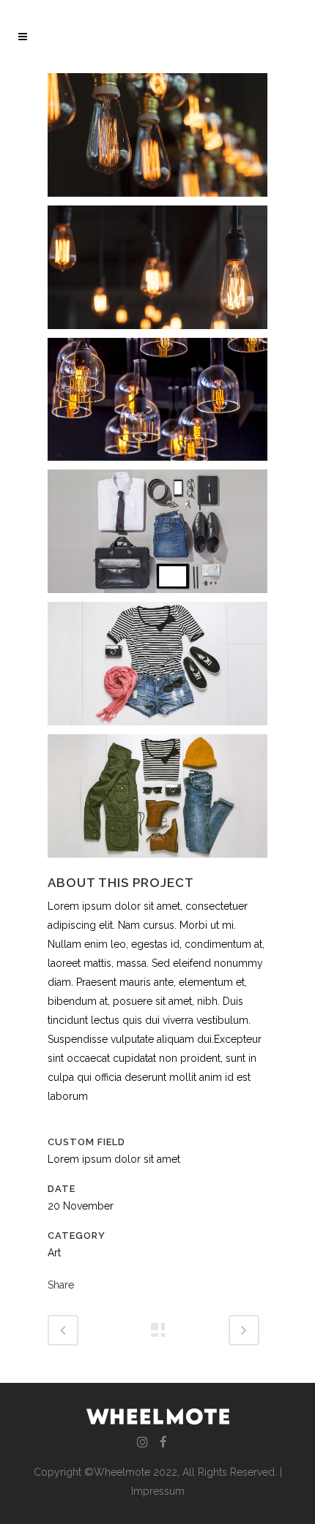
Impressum (158, 1491)
